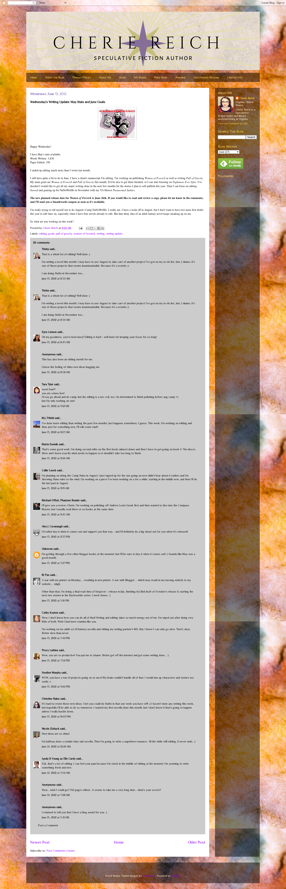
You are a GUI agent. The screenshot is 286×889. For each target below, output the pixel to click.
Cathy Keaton (50, 612)
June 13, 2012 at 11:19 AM (55, 488)
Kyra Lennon (49, 331)
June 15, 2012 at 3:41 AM (55, 817)
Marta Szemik (50, 444)
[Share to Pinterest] (102, 228)
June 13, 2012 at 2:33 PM (56, 536)
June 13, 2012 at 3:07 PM (56, 563)
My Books (140, 77)
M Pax (45, 574)
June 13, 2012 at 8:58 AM (56, 372)
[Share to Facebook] (99, 228)
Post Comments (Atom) (60, 850)
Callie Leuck (49, 470)
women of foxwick (84, 233)
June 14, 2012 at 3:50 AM (56, 772)
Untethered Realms (206, 77)
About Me (105, 77)
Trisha (45, 249)
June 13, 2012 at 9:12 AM (55, 406)
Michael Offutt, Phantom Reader (61, 500)
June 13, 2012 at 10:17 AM (56, 432)
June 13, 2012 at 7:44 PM (56, 638)
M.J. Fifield (48, 417)
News (122, 77)
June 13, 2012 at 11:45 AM (56, 514)
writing (101, 233)
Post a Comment (48, 825)
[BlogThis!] (91, 228)
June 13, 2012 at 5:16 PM (55, 600)
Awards (180, 77)
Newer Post (40, 842)
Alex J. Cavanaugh (52, 526)
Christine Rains (51, 698)
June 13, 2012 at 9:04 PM (56, 686)
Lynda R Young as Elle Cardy (58, 758)
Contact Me (234, 77)
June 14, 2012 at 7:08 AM (56, 795)
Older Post (196, 842)
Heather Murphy (51, 672)
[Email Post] (80, 228)
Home (33, 77)
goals (51, 233)
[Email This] (88, 228)
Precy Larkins (50, 650)
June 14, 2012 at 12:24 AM (56, 746)
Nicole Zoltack (50, 728)
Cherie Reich (247, 98)
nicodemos (149, 875)
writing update (114, 233)
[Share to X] (95, 228)
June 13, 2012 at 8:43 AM (56, 342)
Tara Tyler (47, 384)
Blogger (176, 875)
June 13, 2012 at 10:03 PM (56, 716)
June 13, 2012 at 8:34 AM (56, 278)
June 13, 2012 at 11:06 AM (56, 458)
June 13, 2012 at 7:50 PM (56, 660)
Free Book (160, 77)
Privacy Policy (82, 77)
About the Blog (54, 77)
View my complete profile (233, 123)
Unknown (47, 548)
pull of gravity (64, 233)
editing (43, 233)
